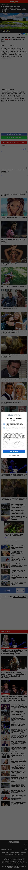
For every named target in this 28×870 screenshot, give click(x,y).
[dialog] (14, 435)
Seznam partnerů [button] (6, 439)
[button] (14, 431)
